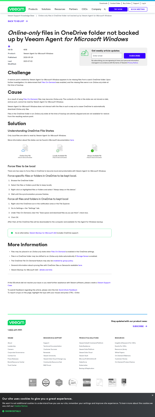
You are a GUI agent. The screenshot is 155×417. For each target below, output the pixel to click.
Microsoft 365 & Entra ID (87, 359)
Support (136, 3)
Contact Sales (115, 3)
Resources (60, 9)
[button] (77, 411)
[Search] (105, 9)
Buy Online (127, 3)
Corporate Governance (16, 352)
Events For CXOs (120, 346)
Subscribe (138, 326)
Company (96, 9)
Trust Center (12, 365)
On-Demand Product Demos (125, 362)
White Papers (119, 352)
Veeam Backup (43, 232)
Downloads (103, 3)
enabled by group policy (63, 260)
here (72, 140)
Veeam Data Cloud (85, 352)
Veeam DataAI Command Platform (91, 343)
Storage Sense (82, 256)
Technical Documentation (52, 346)
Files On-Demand (49, 82)
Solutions (46, 9)
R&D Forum (47, 365)
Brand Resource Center (16, 362)
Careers (11, 349)
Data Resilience (84, 346)
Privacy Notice (133, 62)
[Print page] (9, 46)
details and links (45, 269)
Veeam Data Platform (86, 349)
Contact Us (12, 355)
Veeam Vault (83, 355)
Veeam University (49, 355)
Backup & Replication (86, 368)
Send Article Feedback (68, 289)
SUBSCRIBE (134, 55)
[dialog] (77, 405)
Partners (73, 9)
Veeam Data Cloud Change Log (54, 359)
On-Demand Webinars (123, 355)
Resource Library (121, 349)
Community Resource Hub (52, 362)
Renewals (46, 352)
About (10, 343)
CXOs (84, 9)
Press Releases (13, 359)
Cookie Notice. (21, 406)
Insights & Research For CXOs (125, 343)
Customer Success (50, 349)
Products (33, 9)
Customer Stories (121, 359)
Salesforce (83, 362)
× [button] (152, 395)
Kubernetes (83, 365)
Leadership (12, 346)
